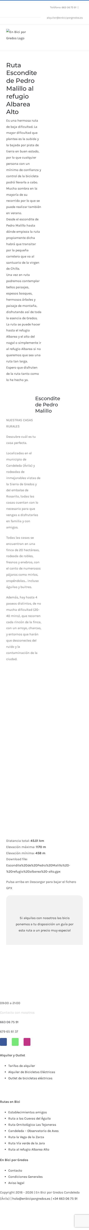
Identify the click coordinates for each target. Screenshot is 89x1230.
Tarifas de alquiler (21, 1066)
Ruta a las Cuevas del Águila (29, 1118)
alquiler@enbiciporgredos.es (65, 17)
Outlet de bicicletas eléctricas (30, 1078)
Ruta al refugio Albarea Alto (28, 1149)
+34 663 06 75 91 (65, 1198)
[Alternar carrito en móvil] (73, 33)
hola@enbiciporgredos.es (31, 1198)
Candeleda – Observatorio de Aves (33, 1131)
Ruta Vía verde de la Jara (26, 1143)
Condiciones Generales (25, 1177)
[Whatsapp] (15, 1042)
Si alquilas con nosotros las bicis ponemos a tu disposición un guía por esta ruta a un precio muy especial (44, 924)
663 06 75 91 (9, 1022)
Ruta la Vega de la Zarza (26, 1137)
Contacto (15, 1170)
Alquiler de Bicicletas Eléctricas (31, 1072)
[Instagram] (27, 1042)
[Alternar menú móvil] (81, 33)
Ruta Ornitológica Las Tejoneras (32, 1125)
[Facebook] (3, 1042)
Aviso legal (16, 1183)
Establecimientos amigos (27, 1112)
